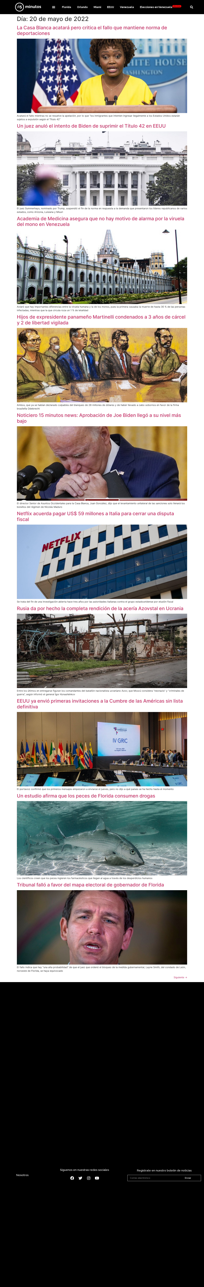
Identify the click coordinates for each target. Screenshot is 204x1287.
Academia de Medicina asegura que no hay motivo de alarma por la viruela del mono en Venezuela (100, 221)
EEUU (110, 7)
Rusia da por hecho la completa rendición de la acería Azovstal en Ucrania (100, 608)
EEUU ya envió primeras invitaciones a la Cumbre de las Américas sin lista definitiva (100, 703)
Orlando (82, 7)
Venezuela (127, 7)
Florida (66, 7)
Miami (97, 7)
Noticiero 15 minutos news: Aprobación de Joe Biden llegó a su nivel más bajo (99, 418)
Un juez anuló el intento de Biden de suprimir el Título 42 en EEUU (91, 126)
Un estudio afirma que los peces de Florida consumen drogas (86, 796)
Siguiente (180, 977)
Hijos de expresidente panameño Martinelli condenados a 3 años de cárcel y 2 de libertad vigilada (101, 319)
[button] (53, 7)
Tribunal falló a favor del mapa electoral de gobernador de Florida (90, 885)
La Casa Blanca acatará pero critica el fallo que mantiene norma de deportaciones (92, 30)
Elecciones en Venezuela (160, 7)
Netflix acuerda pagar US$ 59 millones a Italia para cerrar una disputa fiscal (95, 516)
